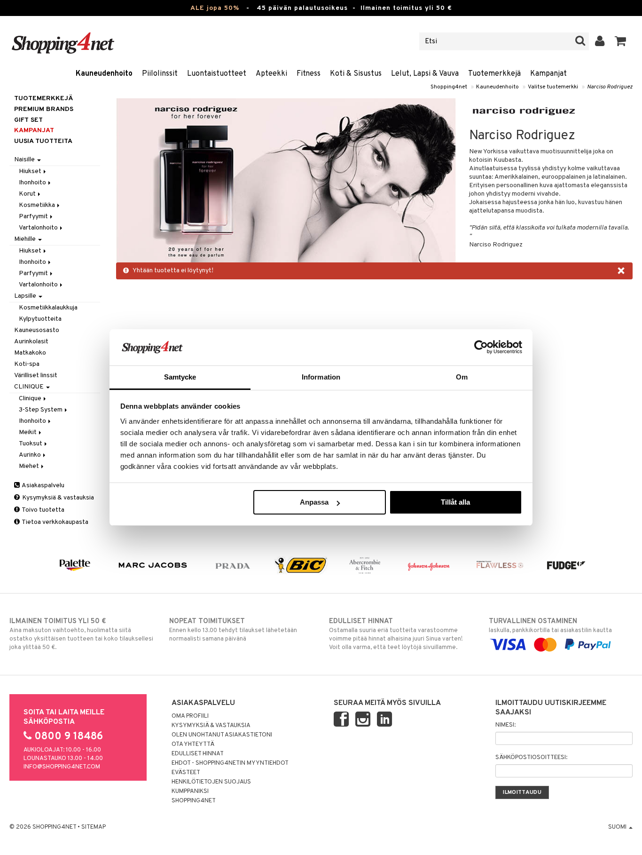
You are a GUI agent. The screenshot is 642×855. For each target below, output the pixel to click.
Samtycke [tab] (180, 377)
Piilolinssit (160, 74)
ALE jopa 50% (214, 8)
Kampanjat (548, 74)
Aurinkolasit (31, 342)
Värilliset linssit (35, 376)
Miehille (25, 239)
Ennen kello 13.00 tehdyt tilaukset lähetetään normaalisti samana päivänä (233, 630)
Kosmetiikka (37, 205)
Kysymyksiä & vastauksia (57, 498)
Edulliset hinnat (198, 754)
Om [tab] (462, 377)
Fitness (309, 74)
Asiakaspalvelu (42, 486)
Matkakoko (30, 353)
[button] (620, 41)
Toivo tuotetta (42, 510)
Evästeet (186, 772)
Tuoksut (31, 444)
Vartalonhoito (39, 228)
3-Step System (41, 410)
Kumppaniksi (190, 791)
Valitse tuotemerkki (553, 87)
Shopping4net (449, 87)
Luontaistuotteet (216, 74)
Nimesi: (505, 725)
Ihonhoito (33, 183)
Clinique (31, 399)
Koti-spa (26, 364)
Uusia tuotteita (43, 141)
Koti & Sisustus (356, 74)
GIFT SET (28, 120)
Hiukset (31, 171)
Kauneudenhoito (104, 74)
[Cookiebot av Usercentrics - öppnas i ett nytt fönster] (481, 347)
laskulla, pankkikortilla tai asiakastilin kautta (550, 625)
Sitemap (93, 827)
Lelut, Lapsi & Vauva (425, 74)
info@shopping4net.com (61, 767)
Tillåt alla (455, 502)
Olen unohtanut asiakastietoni (222, 735)
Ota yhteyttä (193, 744)
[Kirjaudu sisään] (600, 41)
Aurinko (30, 455)
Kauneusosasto (36, 330)
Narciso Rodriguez (610, 87)
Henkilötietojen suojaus (211, 782)
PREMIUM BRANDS (43, 109)
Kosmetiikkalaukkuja (48, 308)
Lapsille (26, 296)
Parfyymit (34, 217)
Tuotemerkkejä (494, 74)
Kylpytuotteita (40, 319)
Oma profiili (190, 716)
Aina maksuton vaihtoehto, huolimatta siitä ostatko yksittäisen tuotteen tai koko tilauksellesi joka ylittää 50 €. (81, 634)
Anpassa (314, 502)
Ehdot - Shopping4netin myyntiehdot (230, 763)
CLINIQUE (29, 387)
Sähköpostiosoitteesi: (531, 757)
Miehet (29, 466)
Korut (28, 194)
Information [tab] (321, 377)
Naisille (25, 160)
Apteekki (271, 74)
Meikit (28, 432)
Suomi (618, 827)
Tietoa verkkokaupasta (54, 522)
